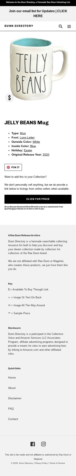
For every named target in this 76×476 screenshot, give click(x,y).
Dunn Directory (18, 26)
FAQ (11, 408)
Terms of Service (57, 463)
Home (12, 377)
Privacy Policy (41, 463)
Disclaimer (14, 398)
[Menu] (69, 26)
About (12, 387)
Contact (13, 419)
